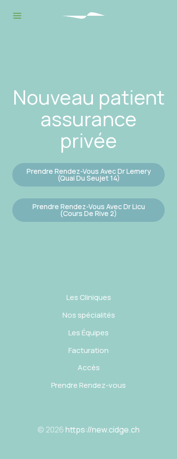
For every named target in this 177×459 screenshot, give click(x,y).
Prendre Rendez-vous (88, 385)
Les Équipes (88, 332)
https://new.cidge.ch (102, 429)
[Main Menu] (17, 15)
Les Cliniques (88, 297)
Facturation (88, 350)
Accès (89, 367)
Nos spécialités (88, 315)
